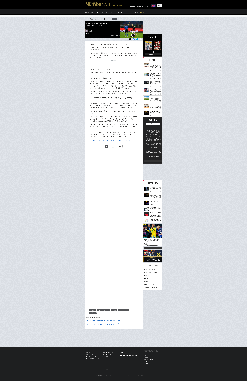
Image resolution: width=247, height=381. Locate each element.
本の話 (127, 375)
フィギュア (113, 12)
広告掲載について (147, 357)
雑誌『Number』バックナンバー (108, 354)
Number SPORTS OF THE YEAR (92, 358)
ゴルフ (134, 9)
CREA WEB (122, 375)
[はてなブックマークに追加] (137, 39)
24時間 (153, 127)
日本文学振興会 (141, 375)
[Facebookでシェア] (134, 39)
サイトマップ (146, 363)
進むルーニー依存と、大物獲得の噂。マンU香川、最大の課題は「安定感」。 (104, 320)
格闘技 (86, 12)
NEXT (120, 146)
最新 (149, 127)
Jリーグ (111, 9)
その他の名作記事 (152, 248)
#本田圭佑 (114, 310)
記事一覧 (88, 352)
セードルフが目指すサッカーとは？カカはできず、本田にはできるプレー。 (104, 324)
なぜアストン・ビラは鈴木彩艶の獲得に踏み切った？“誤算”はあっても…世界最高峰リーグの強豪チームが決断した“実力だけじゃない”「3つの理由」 (153, 145)
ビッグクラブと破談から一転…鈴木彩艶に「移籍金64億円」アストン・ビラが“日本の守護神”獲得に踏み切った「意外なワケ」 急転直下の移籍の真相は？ (153, 152)
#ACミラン (92, 310)
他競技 (135, 12)
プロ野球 (95, 9)
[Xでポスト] (130, 39)
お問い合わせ (146, 355)
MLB (100, 9)
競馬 (144, 9)
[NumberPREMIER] (153, 5)
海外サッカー (117, 9)
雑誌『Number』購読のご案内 (107, 352)
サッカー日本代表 (126, 9)
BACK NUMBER (114, 18)
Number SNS (120, 352)
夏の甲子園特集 (88, 9)
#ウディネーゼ (93, 312)
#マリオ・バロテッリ (124, 310)
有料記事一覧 (146, 275)
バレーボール (129, 12)
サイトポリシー (147, 361)
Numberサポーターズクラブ (91, 356)
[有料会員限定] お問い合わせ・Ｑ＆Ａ (151, 287)
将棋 (92, 12)
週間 (157, 127)
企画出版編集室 (133, 375)
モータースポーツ (98, 12)
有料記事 (142, 12)
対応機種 (146, 281)
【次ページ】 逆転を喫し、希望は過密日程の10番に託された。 (114, 141)
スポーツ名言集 (105, 356)
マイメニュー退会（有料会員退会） (151, 272)
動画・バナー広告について (149, 359)
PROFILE (87, 33)
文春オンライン (115, 375)
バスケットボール (121, 12)
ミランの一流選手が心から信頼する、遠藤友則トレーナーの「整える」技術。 (153, 157)
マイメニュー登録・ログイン (149, 269)
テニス (139, 9)
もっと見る (153, 160)
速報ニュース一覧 (89, 354)
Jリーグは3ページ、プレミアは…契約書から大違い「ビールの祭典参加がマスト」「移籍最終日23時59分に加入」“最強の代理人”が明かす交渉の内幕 (153, 138)
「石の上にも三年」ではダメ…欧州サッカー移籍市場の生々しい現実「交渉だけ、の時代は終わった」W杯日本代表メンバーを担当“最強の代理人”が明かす (153, 132)
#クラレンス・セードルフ (103, 310)
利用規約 (146, 278)
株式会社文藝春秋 (108, 375)
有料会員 (159, 5)
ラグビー (107, 12)
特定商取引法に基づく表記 (149, 284)
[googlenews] (133, 355)
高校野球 (105, 9)
